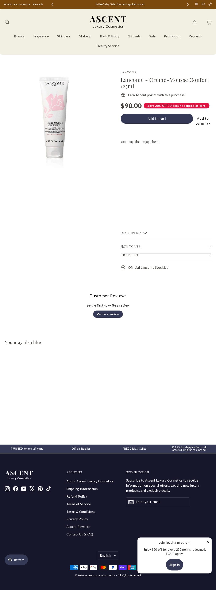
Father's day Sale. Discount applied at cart (120, 4)
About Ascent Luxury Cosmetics (89, 481)
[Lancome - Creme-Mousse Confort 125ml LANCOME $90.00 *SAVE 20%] (132, 178)
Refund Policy (76, 496)
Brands (19, 36)
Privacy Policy (77, 519)
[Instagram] (196, 4)
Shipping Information (82, 489)
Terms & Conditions (80, 511)
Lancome (129, 72)
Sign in (174, 565)
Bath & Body (109, 36)
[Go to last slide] (52, 4)
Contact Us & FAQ (79, 534)
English (105, 555)
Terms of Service (78, 504)
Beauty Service (108, 46)
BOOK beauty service (17, 4)
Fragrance (41, 36)
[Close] (208, 543)
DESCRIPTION (132, 233)
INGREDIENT (130, 255)
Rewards (38, 4)
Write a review (108, 314)
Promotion (172, 36)
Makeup (85, 36)
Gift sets (134, 36)
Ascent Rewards (78, 526)
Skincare (63, 36)
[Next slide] (188, 4)
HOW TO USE (131, 247)
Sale (152, 36)
